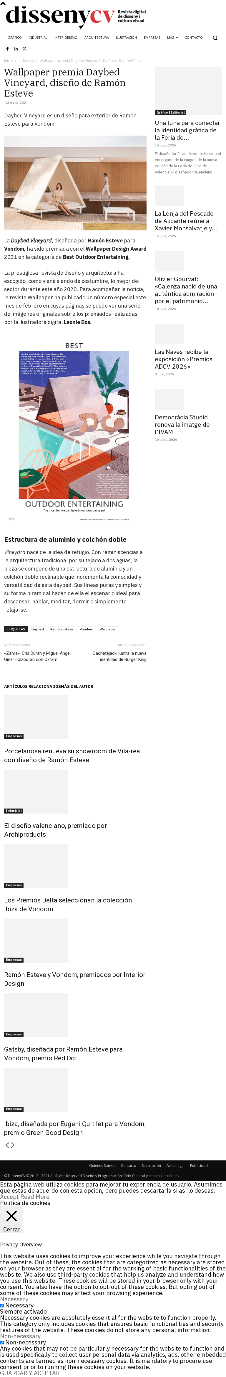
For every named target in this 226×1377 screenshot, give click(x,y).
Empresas (14, 736)
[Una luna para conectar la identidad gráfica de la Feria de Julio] (188, 91)
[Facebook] (7, 49)
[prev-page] (7, 1146)
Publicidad (199, 1165)
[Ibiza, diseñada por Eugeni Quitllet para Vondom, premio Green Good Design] (75, 1090)
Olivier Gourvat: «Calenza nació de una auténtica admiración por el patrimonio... (186, 290)
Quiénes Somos (102, 1165)
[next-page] (13, 1146)
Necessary (19, 1305)
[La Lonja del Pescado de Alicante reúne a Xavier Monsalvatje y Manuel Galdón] (188, 195)
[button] (215, 38)
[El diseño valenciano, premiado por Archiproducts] (75, 792)
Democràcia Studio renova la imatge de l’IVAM (182, 424)
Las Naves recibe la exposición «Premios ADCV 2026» (183, 358)
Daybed (37, 629)
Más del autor (77, 686)
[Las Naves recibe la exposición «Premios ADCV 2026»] (188, 334)
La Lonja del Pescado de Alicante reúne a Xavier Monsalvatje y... (186, 220)
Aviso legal (176, 1165)
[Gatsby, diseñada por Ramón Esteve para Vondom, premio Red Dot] (75, 1015)
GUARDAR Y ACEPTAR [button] (30, 1373)
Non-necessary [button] (20, 1336)
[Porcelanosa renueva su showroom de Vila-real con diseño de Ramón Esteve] (75, 717)
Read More (34, 1197)
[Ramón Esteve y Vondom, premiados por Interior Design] (75, 941)
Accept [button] (9, 1197)
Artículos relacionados (32, 686)
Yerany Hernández (164, 1175)
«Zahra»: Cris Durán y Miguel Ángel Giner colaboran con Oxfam (37, 656)
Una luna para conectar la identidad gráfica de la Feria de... (187, 130)
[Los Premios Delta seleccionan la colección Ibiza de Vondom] (75, 866)
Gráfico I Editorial (171, 112)
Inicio (8, 60)
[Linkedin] (16, 49)
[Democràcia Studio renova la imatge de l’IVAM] (188, 399)
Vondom (86, 629)
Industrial (26, 60)
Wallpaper (108, 629)
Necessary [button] (14, 1299)
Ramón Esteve (61, 629)
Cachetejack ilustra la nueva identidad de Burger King (120, 656)
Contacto (128, 1165)
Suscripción (151, 1165)
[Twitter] (24, 49)
